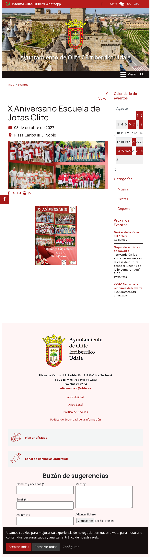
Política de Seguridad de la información (75, 419)
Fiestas (123, 199)
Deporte (124, 208)
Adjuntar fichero (86, 514)
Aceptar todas (19, 547)
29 (137, 151)
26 (126, 151)
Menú (131, 74)
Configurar (71, 547)
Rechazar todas (46, 547)
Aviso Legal (75, 404)
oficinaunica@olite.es (75, 388)
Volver (103, 98)
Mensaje (81, 484)
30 (141, 151)
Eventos (23, 84)
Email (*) (22, 499)
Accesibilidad (75, 397)
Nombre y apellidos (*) (31, 484)
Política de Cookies (75, 412)
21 (133, 142)
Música (123, 189)
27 (130, 151)
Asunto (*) (23, 515)
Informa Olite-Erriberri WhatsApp (36, 4)
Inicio (11, 84)
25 (122, 151)
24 (118, 151)
